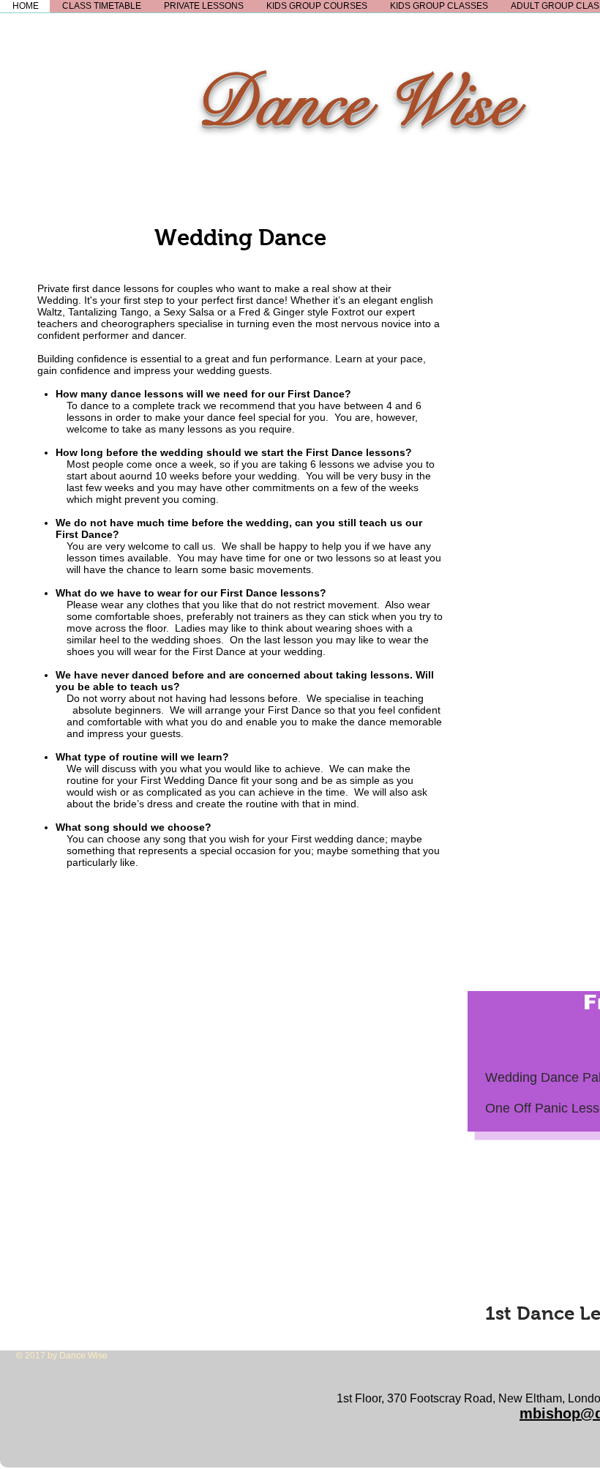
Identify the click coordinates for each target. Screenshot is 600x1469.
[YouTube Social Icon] (108, 1453)
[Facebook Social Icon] (30, 1453)
